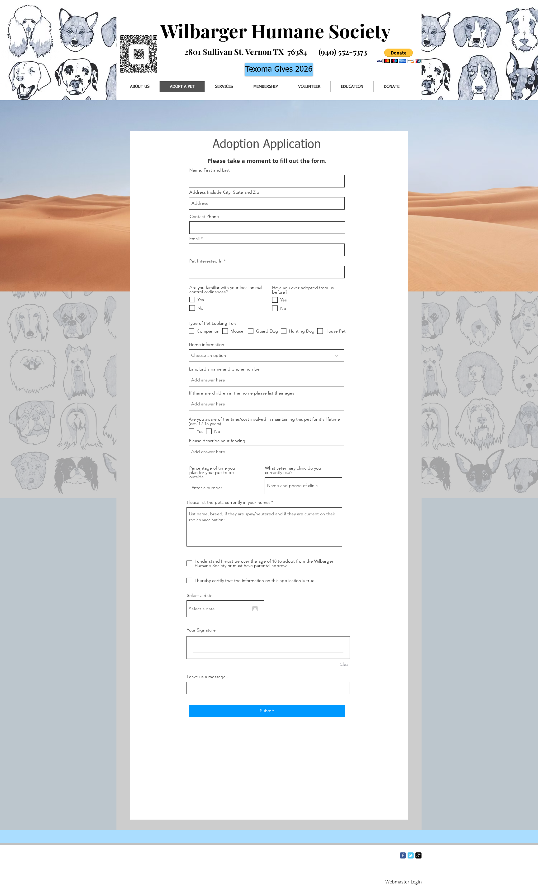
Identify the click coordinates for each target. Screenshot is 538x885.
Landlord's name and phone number (225, 369)
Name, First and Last (209, 170)
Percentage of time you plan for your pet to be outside (212, 472)
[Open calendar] (254, 608)
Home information (206, 344)
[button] (399, 56)
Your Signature (201, 630)
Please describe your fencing (217, 440)
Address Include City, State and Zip (224, 192)
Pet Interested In (206, 261)
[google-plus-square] (418, 855)
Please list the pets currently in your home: (228, 502)
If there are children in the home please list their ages (241, 393)
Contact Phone (204, 216)
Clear (345, 664)
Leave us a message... (208, 676)
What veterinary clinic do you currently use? (293, 470)
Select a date (200, 595)
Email (194, 238)
